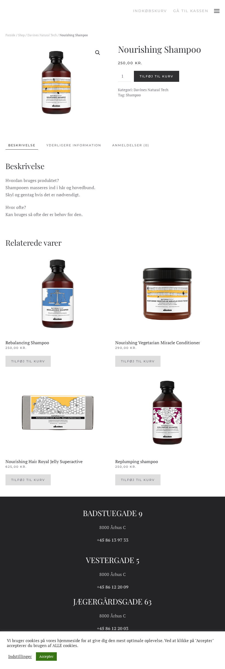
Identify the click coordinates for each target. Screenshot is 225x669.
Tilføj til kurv (156, 76)
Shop (21, 35)
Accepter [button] (46, 656)
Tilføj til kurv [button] (28, 361)
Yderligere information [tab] (73, 145)
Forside (10, 35)
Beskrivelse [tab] (21, 145)
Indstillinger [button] (20, 656)
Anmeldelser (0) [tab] (130, 145)
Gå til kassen (191, 11)
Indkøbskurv (150, 11)
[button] (217, 11)
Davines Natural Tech (42, 35)
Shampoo (133, 95)
